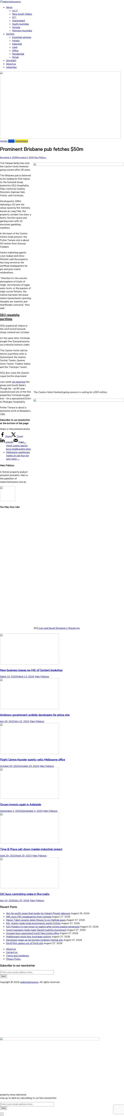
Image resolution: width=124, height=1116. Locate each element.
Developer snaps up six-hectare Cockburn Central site (34, 940)
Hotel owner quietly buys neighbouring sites (18, 446)
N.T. (14, 17)
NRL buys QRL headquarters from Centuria (28, 916)
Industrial (17, 44)
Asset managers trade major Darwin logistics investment (36, 930)
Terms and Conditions (17, 955)
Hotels (16, 40)
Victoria (16, 27)
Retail (15, 57)
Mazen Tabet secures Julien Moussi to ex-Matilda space (36, 920)
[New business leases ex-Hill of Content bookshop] (29, 663)
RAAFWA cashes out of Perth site (24, 943)
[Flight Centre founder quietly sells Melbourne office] (29, 753)
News (9, 7)
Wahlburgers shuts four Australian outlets (28, 936)
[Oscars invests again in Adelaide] (29, 798)
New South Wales (22, 14)
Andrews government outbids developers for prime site (35, 715)
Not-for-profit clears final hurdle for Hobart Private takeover (38, 913)
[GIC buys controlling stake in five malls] (29, 887)
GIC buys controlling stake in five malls (24, 894)
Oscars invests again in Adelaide (20, 804)
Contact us (11, 952)
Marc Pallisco (40, 157)
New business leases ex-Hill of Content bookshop (31, 670)
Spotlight (11, 60)
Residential (18, 54)
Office (15, 50)
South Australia (20, 24)
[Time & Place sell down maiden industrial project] (29, 843)
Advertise (11, 67)
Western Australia (22, 30)
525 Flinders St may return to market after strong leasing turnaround (42, 926)
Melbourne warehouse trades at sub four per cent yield (18, 456)
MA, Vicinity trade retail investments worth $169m (33, 923)
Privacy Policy (13, 959)
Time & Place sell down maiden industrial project (31, 849)
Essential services (21, 37)
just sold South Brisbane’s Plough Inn (59, 628)
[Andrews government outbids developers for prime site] (29, 708)
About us (11, 64)
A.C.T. (15, 10)
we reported (18, 382)
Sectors (10, 34)
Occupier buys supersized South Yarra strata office (32, 933)
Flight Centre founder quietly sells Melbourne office (32, 760)
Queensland (18, 20)
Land (14, 47)
